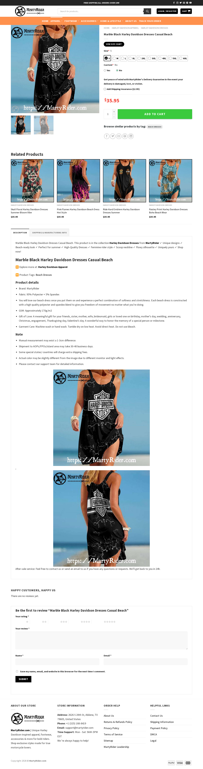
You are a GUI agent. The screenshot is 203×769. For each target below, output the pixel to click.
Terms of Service (113, 734)
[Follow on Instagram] (177, 3)
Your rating (22, 616)
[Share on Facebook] (107, 136)
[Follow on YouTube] (190, 3)
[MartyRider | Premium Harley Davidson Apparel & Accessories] (29, 11)
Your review (22, 628)
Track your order (150, 20)
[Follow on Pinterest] (187, 3)
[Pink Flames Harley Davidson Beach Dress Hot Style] (78, 180)
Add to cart (155, 114)
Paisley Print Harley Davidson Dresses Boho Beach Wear (168, 211)
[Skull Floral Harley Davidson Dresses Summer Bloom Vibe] (32, 180)
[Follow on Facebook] (174, 3)
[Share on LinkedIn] (131, 136)
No (120, 70)
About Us (131, 20)
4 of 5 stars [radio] (75, 622)
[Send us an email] (184, 3)
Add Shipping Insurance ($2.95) (123, 89)
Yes (108, 70)
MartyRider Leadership (116, 747)
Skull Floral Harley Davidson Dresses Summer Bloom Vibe (29, 211)
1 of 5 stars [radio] (20, 622)
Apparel (55, 20)
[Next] (93, 69)
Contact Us (156, 715)
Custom (108, 64)
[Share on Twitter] (112, 136)
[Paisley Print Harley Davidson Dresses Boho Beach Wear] (170, 180)
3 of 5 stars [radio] (54, 622)
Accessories (88, 20)
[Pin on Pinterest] (125, 136)
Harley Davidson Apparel (125, 28)
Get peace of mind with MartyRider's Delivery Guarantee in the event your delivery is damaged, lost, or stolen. (143, 81)
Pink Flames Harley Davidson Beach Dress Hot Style (78, 211)
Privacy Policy (111, 728)
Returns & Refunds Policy (118, 722)
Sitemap (108, 740)
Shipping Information (162, 722)
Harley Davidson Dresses (154, 28)
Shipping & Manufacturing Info (49, 232)
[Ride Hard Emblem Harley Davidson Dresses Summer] (124, 180)
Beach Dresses (154, 127)
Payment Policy (158, 728)
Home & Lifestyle (110, 20)
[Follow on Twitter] (181, 3)
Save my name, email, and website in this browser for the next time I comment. (62, 671)
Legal (153, 740)
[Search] (147, 11)
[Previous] (16, 69)
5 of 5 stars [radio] (98, 622)
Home (45, 20)
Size (106, 50)
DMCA (153, 734)
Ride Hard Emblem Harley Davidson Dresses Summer (121, 211)
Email (107, 655)
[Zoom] (15, 109)
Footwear (70, 20)
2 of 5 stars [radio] (36, 622)
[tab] (20, 232)
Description (20, 232)
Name (19, 655)
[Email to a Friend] (119, 136)
